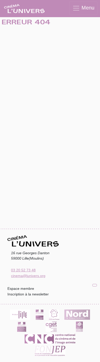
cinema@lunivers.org (28, 276)
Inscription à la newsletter (28, 294)
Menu (87, 7)
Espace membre (20, 288)
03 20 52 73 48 (23, 270)
